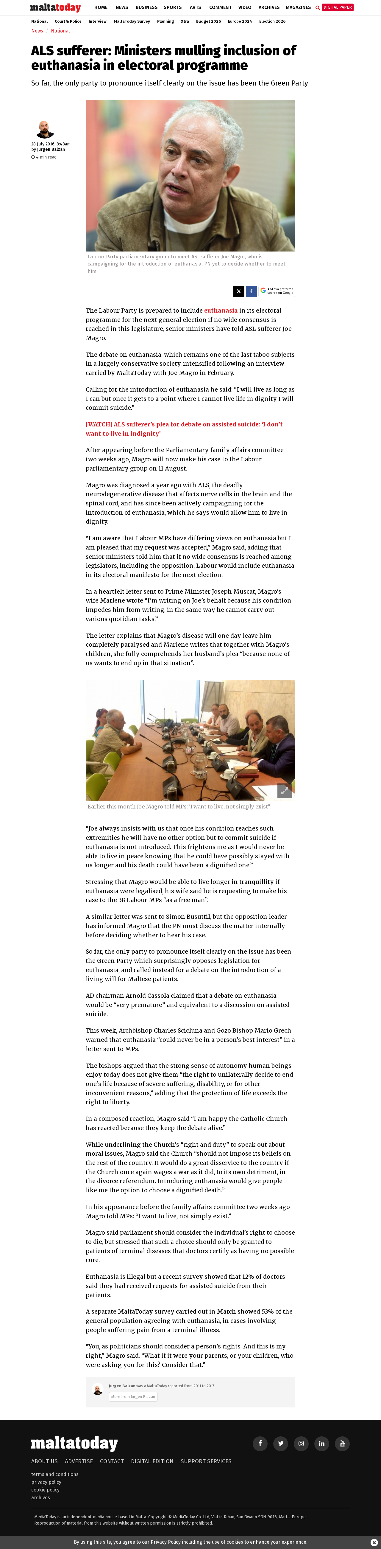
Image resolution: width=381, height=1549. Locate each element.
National (39, 21)
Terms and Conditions (55, 1474)
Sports (173, 7)
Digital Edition (152, 1461)
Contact (112, 1461)
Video (245, 7)
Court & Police (68, 21)
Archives (269, 7)
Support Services (206, 1461)
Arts (195, 7)
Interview (98, 21)
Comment (220, 7)
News (122, 7)
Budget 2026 (208, 21)
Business (147, 7)
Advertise (79, 1461)
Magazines (298, 7)
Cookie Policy (45, 1490)
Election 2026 (272, 21)
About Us (44, 1461)
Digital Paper (338, 7)
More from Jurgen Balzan (133, 1396)
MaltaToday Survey (132, 21)
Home (100, 7)
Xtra (185, 21)
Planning (165, 21)
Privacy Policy (46, 1482)
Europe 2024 (240, 21)
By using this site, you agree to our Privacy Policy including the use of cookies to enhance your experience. (190, 1542)
